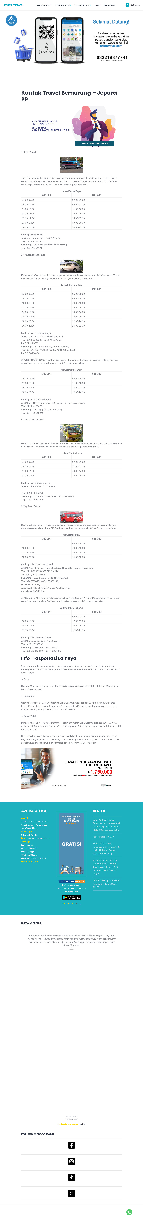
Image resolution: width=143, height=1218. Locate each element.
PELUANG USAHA (82, 5)
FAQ (79, 904)
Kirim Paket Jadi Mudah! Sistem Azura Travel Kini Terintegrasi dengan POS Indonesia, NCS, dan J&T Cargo (105, 867)
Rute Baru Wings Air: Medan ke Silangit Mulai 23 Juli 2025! (107, 883)
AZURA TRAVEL (13, 5)
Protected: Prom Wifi (103, 836)
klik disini (81, 1124)
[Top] (129, 1212)
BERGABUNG (109, 5)
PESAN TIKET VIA (62, 5)
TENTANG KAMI (43, 5)
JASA (97, 5)
